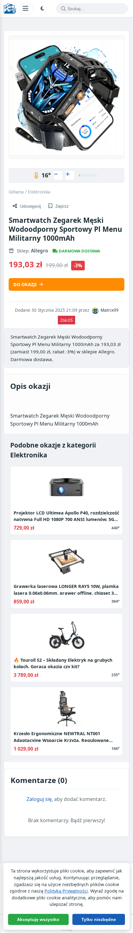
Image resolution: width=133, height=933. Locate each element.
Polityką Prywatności (66, 891)
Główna (16, 192)
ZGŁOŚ (66, 320)
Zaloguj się (39, 799)
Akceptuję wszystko (38, 919)
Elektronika (39, 192)
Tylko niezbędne (98, 919)
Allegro (39, 251)
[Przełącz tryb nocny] (43, 8)
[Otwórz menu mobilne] (26, 8)
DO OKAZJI (25, 284)
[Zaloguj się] (58, 175)
